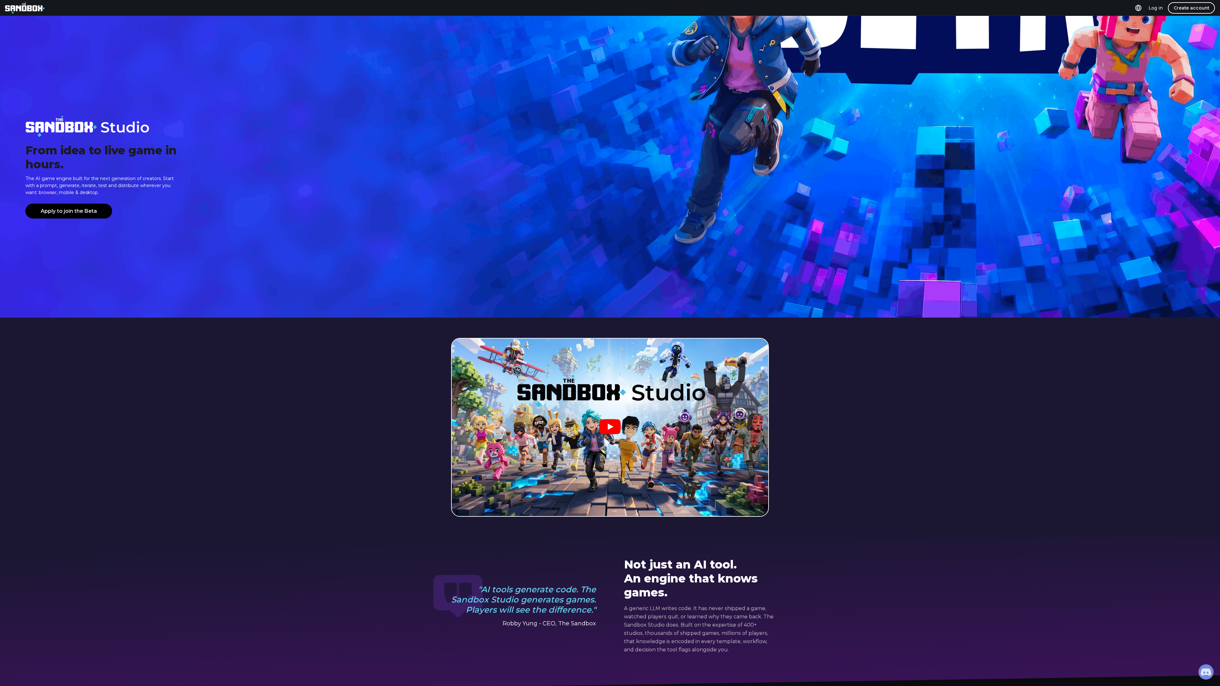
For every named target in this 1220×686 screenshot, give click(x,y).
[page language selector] (1138, 8)
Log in (1156, 8)
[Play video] (610, 427)
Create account (1191, 8)
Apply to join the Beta (69, 211)
